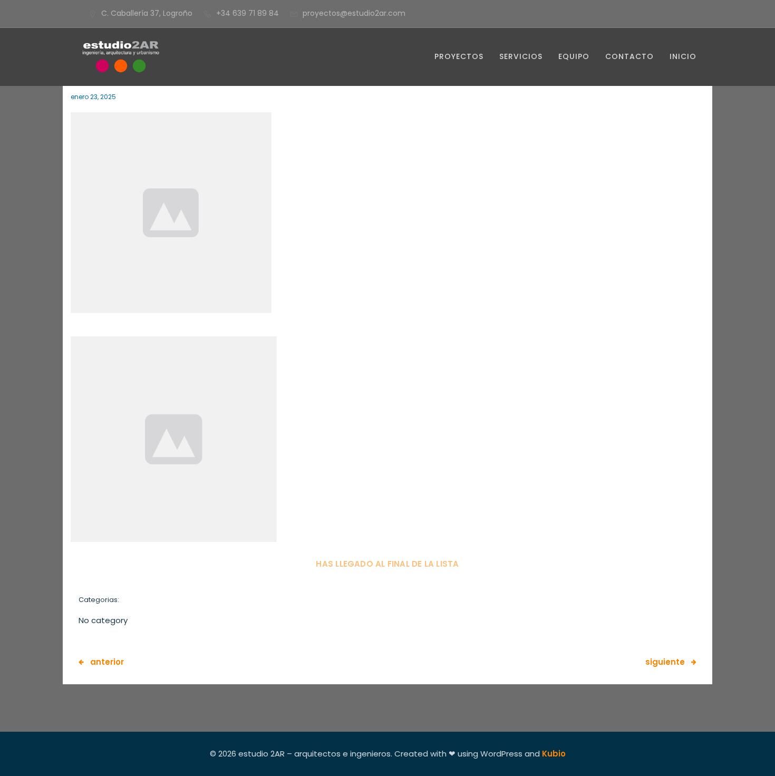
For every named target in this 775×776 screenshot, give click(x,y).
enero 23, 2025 (93, 96)
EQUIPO (573, 56)
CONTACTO (629, 56)
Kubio (554, 753)
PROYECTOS (458, 56)
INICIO (683, 56)
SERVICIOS (520, 56)
